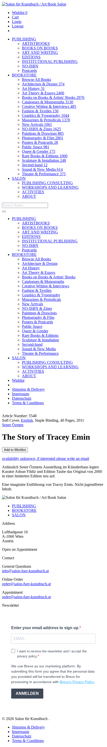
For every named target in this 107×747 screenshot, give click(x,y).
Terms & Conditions (28, 403)
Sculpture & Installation (44, 160)
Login (16, 21)
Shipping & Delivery (28, 389)
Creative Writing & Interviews (49, 106)
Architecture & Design (43, 84)
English (27, 420)
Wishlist (19, 12)
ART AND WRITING (40, 52)
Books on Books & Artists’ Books (53, 97)
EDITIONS (31, 57)
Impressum (20, 394)
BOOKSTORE (24, 75)
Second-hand (35, 165)
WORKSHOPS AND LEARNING (50, 187)
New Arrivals (37, 124)
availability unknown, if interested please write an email (45, 458)
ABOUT (29, 196)
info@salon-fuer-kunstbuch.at (25, 571)
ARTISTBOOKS (36, 43)
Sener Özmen (12, 425)
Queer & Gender (38, 151)
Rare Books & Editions (44, 156)
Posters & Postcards (40, 142)
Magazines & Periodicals (46, 120)
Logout (17, 26)
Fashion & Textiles (40, 111)
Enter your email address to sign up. (45, 628)
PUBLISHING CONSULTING (47, 183)
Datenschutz (21, 398)
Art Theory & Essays (43, 93)
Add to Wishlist (15, 450)
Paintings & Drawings (43, 133)
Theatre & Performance (44, 174)
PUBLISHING (24, 39)
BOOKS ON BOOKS (40, 48)
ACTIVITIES (33, 192)
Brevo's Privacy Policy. (77, 682)
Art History (33, 88)
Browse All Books (36, 79)
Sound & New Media (42, 169)
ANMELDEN (27, 693)
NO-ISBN (30, 66)
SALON (19, 178)
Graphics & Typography (45, 115)
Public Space (35, 147)
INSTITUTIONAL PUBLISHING (50, 61)
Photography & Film (42, 138)
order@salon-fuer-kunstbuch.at (26, 584)
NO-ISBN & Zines (41, 129)
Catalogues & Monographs (47, 102)
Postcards (29, 70)
